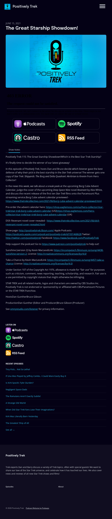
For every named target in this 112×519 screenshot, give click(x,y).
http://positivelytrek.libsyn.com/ (36, 230)
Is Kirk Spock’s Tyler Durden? (20, 382)
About (61, 486)
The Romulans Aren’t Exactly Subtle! (23, 396)
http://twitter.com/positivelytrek (23, 238)
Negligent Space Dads (16, 389)
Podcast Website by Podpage (37, 508)
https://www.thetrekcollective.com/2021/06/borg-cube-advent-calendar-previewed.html (54, 201)
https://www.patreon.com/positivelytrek (64, 244)
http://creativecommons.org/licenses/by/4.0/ (62, 253)
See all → (10, 429)
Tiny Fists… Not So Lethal (18, 369)
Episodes (9, 486)
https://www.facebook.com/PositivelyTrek (76, 238)
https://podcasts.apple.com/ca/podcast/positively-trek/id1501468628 (44, 234)
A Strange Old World (16, 403)
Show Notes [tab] (14, 149)
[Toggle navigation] (102, 6)
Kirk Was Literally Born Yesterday (22, 416)
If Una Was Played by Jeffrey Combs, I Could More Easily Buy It (36, 376)
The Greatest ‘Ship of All (17, 423)
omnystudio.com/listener (24, 309)
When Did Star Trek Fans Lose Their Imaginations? (30, 409)
